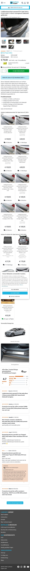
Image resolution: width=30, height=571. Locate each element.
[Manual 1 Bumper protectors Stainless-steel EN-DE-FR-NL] (4, 42)
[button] (15, 296)
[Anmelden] (25, 2)
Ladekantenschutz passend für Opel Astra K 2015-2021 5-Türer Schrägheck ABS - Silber (7, 158)
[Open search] (22, 3)
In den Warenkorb (18, 71)
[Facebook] (18, 567)
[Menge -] (2, 70)
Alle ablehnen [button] (15, 289)
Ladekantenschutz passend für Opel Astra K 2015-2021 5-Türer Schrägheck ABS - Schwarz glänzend (7, 129)
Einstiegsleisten (15, 364)
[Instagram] (22, 567)
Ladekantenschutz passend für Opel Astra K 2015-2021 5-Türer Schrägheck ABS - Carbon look (7, 187)
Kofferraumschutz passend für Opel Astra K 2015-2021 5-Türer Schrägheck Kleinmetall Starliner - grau (22, 249)
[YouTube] (28, 567)
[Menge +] (6, 70)
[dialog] (15, 285)
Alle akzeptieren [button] (15, 293)
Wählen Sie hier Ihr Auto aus (16, 7)
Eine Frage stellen (7, 53)
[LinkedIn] (25, 567)
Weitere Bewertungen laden (15, 503)
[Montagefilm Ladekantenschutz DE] (11, 42)
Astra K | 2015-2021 (15, 341)
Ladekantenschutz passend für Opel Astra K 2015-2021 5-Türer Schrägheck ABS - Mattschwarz (22, 129)
